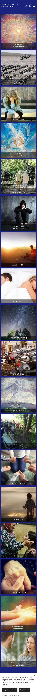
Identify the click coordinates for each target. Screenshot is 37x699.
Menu (34, 6)
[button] (26, 5)
